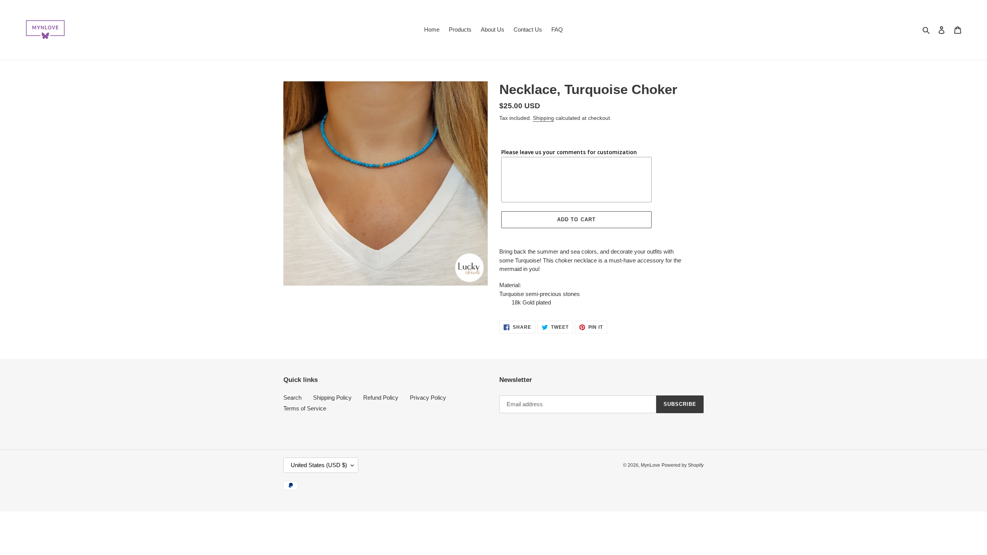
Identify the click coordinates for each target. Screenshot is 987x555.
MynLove (650, 465)
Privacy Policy (428, 397)
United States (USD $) (319, 465)
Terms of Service (304, 408)
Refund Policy (380, 397)
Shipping (543, 118)
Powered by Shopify (683, 465)
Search (292, 397)
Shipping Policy (332, 397)
